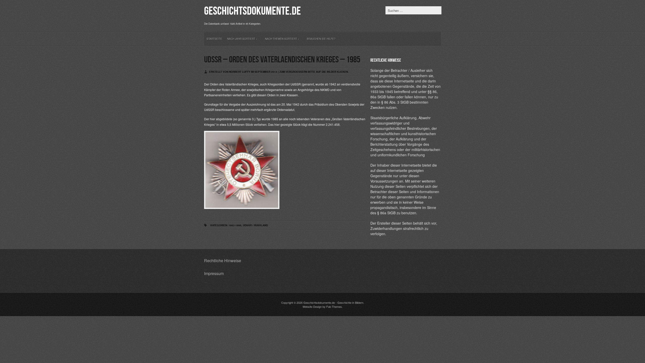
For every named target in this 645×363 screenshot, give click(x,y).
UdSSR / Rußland (255, 225)
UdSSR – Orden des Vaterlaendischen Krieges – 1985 (282, 59)
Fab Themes (334, 307)
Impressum (214, 273)
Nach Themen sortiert (282, 39)
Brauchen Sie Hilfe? (321, 39)
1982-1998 (235, 225)
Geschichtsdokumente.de (252, 11)
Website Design (312, 307)
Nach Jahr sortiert (242, 39)
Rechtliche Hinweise (222, 260)
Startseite (214, 39)
